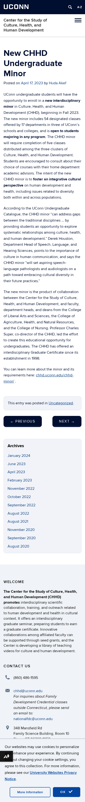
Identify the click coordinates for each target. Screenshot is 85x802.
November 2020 (21, 529)
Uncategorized (61, 403)
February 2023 (20, 480)
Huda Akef (57, 83)
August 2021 (18, 521)
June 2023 (17, 464)
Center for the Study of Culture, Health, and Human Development (25, 25)
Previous (22, 421)
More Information (30, 792)
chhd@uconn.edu (27, 691)
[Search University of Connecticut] (70, 7)
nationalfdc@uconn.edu (33, 719)
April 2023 (16, 472)
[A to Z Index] (79, 7)
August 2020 (18, 546)
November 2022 (21, 488)
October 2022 (19, 497)
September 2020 (22, 538)
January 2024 (19, 455)
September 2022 (21, 505)
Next (67, 421)
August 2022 (18, 513)
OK (63, 792)
